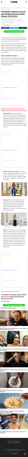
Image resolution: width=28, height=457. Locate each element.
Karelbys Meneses (7, 25)
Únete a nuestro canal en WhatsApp (15, 31)
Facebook (6, 297)
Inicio (2, 7)
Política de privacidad (16, 441)
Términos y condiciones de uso (14, 442)
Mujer (5, 7)
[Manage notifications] (25, 454)
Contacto (8, 441)
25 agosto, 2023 (16, 25)
